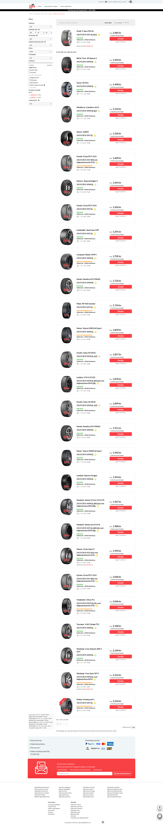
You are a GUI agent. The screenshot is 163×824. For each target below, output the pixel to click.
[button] (159, 807)
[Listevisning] (125, 22)
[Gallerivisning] (128, 22)
